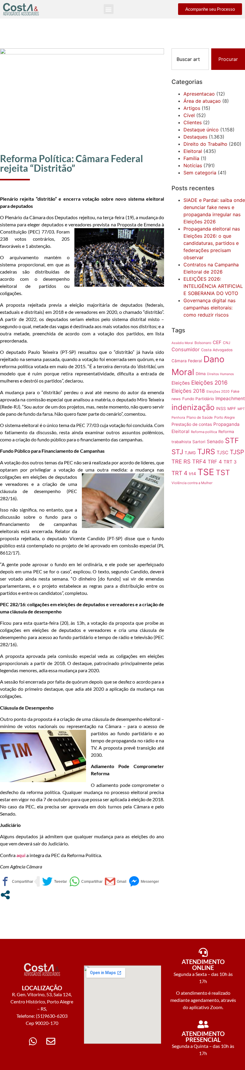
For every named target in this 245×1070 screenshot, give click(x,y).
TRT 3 (230, 462)
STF (232, 440)
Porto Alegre (224, 417)
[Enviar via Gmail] (115, 881)
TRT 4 (179, 473)
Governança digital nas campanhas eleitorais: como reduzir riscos (209, 307)
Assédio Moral (182, 343)
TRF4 (199, 461)
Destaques (195, 137)
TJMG (190, 452)
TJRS (206, 451)
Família (191, 158)
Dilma (201, 373)
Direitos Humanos (220, 374)
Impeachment (230, 398)
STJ (177, 452)
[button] (109, 9)
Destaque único (201, 130)
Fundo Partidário (198, 398)
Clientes (192, 122)
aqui (21, 855)
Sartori (198, 441)
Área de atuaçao (202, 101)
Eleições (181, 383)
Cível (189, 115)
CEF (217, 342)
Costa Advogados (217, 350)
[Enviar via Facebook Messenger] (144, 881)
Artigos (191, 108)
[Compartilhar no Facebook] (16, 881)
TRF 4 (215, 462)
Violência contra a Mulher (192, 483)
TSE (205, 472)
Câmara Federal (187, 360)
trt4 (192, 473)
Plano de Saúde (199, 417)
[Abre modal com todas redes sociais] (5, 895)
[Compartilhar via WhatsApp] (85, 881)
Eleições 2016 (209, 382)
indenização (193, 407)
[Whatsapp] (32, 1041)
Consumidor (186, 349)
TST (223, 472)
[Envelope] (50, 1041)
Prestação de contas (192, 424)
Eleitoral (192, 151)
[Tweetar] (54, 881)
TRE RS (181, 461)
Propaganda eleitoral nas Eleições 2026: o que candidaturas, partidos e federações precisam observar (211, 243)
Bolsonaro (203, 342)
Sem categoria (199, 173)
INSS (221, 408)
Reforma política (204, 432)
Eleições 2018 (188, 391)
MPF (231, 408)
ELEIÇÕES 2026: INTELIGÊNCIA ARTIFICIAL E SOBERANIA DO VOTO (213, 286)
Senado (215, 441)
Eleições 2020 (217, 391)
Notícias (192, 165)
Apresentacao (199, 94)
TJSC (222, 452)
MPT (241, 409)
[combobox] (190, 59)
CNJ (226, 342)
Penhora (178, 417)
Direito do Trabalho (205, 144)
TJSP (237, 452)
